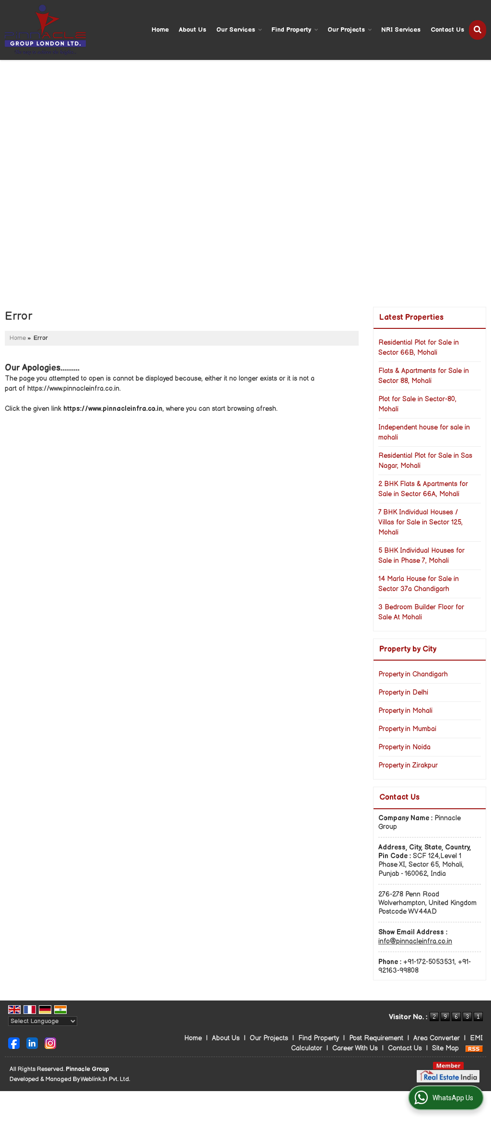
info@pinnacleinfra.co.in (415, 941)
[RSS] (474, 1048)
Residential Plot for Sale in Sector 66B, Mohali (418, 347)
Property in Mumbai (407, 729)
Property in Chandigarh (413, 674)
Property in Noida (404, 747)
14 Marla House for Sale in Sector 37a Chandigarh (418, 584)
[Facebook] (14, 1043)
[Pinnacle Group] (45, 30)
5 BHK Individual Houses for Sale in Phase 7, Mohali (421, 556)
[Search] (477, 30)
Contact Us (447, 30)
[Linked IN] (32, 1043)
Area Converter (436, 1038)
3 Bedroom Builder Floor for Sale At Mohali (421, 612)
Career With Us (355, 1048)
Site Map (445, 1048)
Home (160, 30)
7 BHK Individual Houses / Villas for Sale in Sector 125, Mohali (420, 522)
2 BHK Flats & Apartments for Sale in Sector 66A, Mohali (423, 489)
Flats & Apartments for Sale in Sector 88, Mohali (423, 376)
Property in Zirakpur (408, 765)
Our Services (235, 30)
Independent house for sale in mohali (424, 432)
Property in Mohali (405, 711)
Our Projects (346, 30)
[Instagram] (50, 1043)
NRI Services (401, 30)
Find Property (291, 30)
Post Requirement (376, 1038)
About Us (192, 30)
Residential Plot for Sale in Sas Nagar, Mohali (425, 461)
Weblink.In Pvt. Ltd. (105, 1079)
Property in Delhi (403, 692)
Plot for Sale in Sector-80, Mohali (417, 404)
